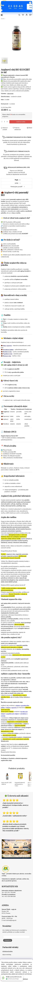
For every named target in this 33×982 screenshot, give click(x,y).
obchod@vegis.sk (11, 920)
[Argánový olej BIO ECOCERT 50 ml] (16, 37)
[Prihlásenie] (27, 15)
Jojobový (5, 419)
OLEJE (2, 18)
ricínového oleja (25, 400)
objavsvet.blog (6, 954)
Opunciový (6, 416)
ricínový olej (26, 388)
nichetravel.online (7, 951)
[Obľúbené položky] (23, 15)
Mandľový (6, 424)
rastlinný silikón (13, 388)
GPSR (16, 183)
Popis (16, 180)
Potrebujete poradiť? (16, 186)
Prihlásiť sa (7, 940)
